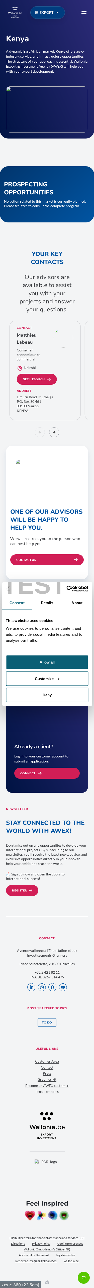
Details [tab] (47, 602)
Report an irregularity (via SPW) (36, 1261)
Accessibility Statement (34, 1255)
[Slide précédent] (40, 432)
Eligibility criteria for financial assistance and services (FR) (47, 1238)
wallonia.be (71, 1261)
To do (47, 1022)
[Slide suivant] (54, 432)
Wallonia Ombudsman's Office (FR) (47, 1249)
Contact (47, 1067)
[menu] (84, 13)
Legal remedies (47, 1091)
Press (47, 1073)
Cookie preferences (70, 1243)
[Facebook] (52, 987)
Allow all (47, 662)
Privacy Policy (41, 1243)
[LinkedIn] (31, 987)
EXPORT (46, 12)
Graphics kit (47, 1079)
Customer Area (47, 1061)
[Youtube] (63, 987)
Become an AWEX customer (47, 1085)
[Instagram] (42, 987)
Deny (47, 695)
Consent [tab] (17, 602)
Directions (18, 1243)
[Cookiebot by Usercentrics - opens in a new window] (67, 589)
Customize (44, 678)
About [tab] (76, 602)
